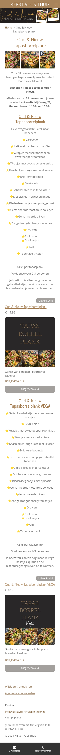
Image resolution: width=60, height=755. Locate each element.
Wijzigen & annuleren (18, 686)
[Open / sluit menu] (56, 4)
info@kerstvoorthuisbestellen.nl (25, 712)
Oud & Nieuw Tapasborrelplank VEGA (30, 584)
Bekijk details (13, 381)
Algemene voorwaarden (20, 693)
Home (8, 27)
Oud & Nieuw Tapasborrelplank (25, 306)
